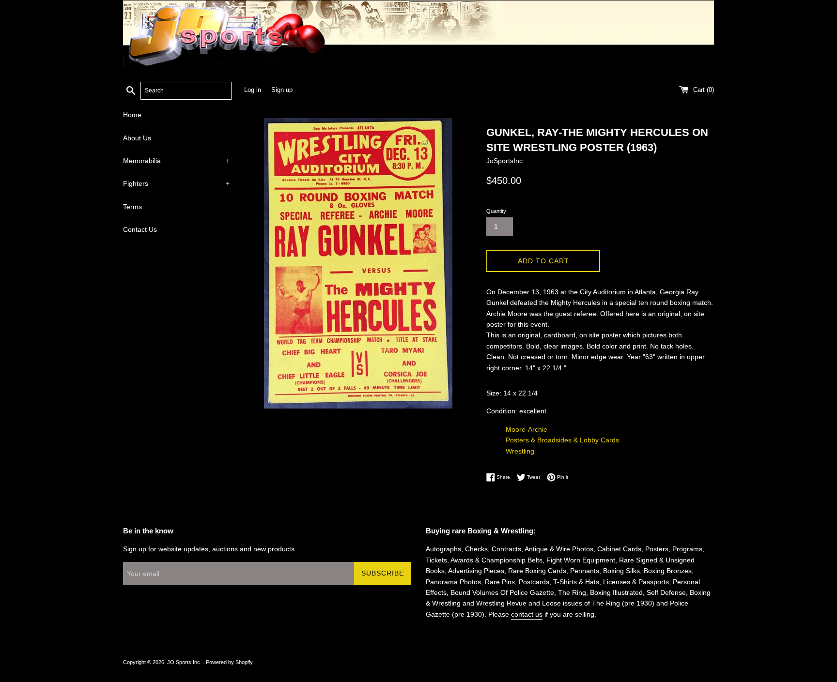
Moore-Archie (526, 429)
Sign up (282, 90)
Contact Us (140, 229)
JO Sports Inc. (185, 662)
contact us (526, 614)
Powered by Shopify (229, 662)
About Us (137, 138)
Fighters (176, 183)
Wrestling (520, 451)
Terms (132, 207)
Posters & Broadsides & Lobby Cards (562, 440)
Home (132, 115)
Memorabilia (176, 161)
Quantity (496, 211)
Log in (252, 90)
